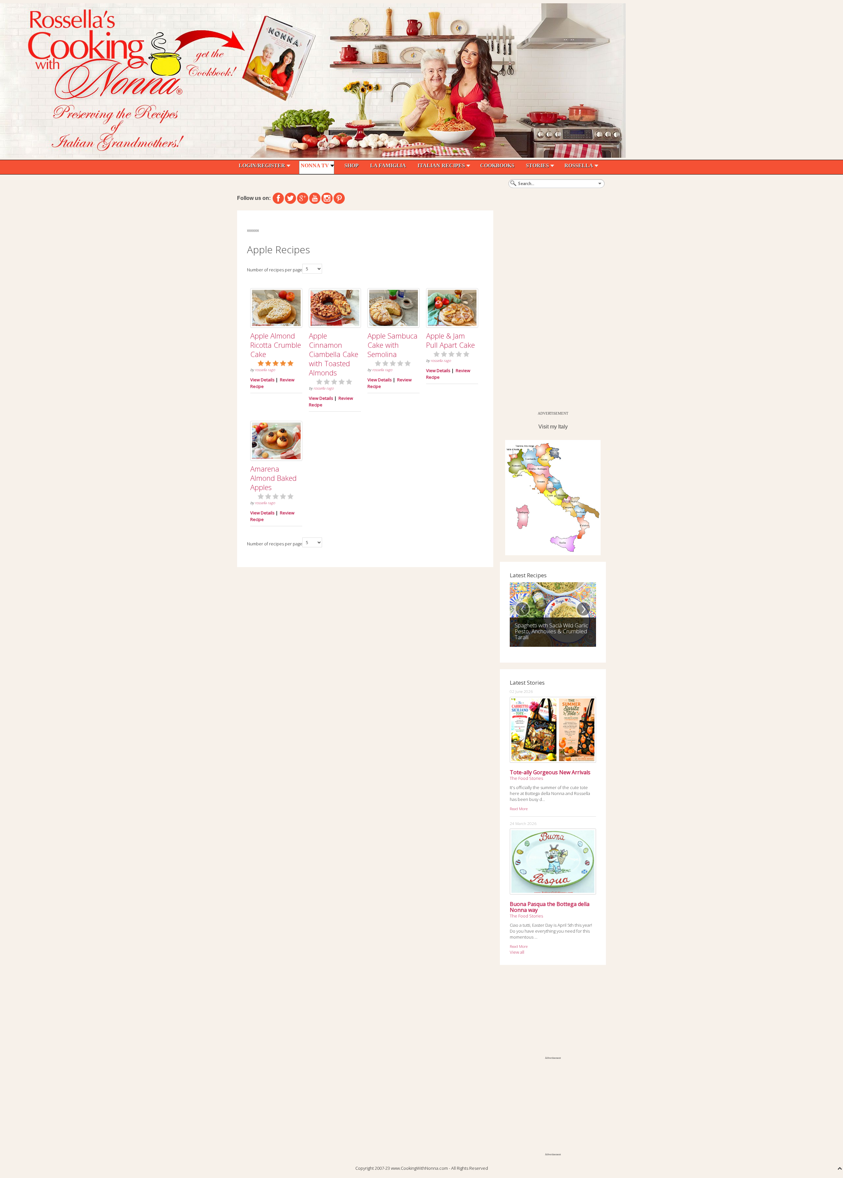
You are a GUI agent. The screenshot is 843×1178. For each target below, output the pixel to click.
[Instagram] (327, 198)
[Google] (303, 198)
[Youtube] (315, 198)
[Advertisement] (549, 309)
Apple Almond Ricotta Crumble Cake (275, 345)
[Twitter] (290, 198)
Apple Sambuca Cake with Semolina (392, 345)
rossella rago (265, 370)
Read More (519, 808)
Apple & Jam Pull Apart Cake (450, 340)
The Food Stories (526, 778)
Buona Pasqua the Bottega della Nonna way (549, 907)
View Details (262, 380)
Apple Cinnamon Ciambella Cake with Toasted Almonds (333, 354)
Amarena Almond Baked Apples (273, 478)
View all (517, 952)
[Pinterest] (339, 198)
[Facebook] (278, 198)
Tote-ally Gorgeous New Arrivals (550, 772)
